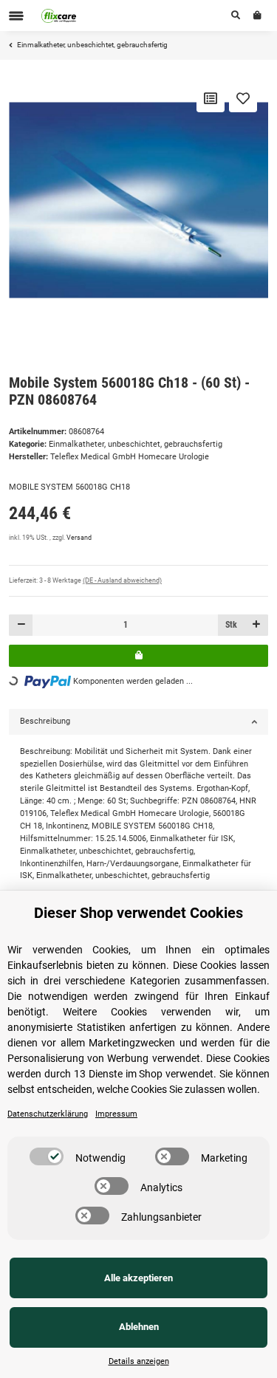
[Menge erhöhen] (256, 625)
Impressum (116, 1114)
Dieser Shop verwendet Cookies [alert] (138, 913)
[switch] (47, 1156)
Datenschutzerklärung (47, 1114)
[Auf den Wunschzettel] (243, 98)
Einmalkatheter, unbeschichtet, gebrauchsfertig (135, 444)
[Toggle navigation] (16, 16)
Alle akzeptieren (138, 1277)
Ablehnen (139, 1326)
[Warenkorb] (257, 15)
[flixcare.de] (59, 15)
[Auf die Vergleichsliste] (210, 98)
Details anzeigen (139, 1361)
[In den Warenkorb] (138, 655)
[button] (236, 15)
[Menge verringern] (21, 625)
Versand (79, 537)
